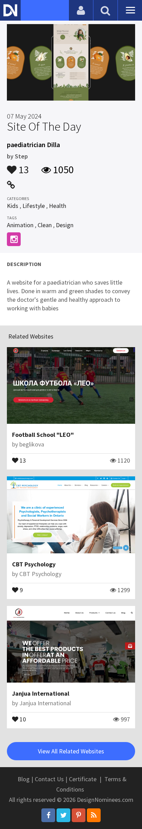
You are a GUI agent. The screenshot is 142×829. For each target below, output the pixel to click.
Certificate (83, 779)
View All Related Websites (71, 751)
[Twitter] (63, 815)
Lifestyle (33, 206)
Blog (24, 779)
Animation (20, 225)
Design (64, 225)
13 (23, 166)
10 (22, 718)
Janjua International (40, 693)
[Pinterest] (78, 815)
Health (57, 206)
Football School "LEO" (43, 435)
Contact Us (49, 779)
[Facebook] (48, 815)
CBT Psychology (33, 564)
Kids (12, 206)
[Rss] (94, 815)
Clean (45, 225)
